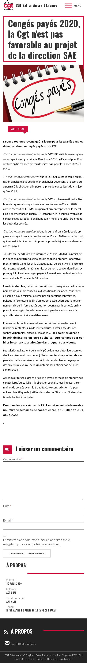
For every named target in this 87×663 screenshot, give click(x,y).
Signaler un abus (35, 658)
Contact (18, 658)
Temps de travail (46, 610)
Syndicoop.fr (66, 658)
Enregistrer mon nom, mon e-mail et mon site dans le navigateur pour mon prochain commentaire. (36, 542)
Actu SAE (18, 129)
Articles (11, 601)
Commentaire (13, 459)
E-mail (8, 520)
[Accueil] (8, 5)
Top (82, 657)
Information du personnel (21, 610)
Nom (7, 505)
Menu (77, 5)
